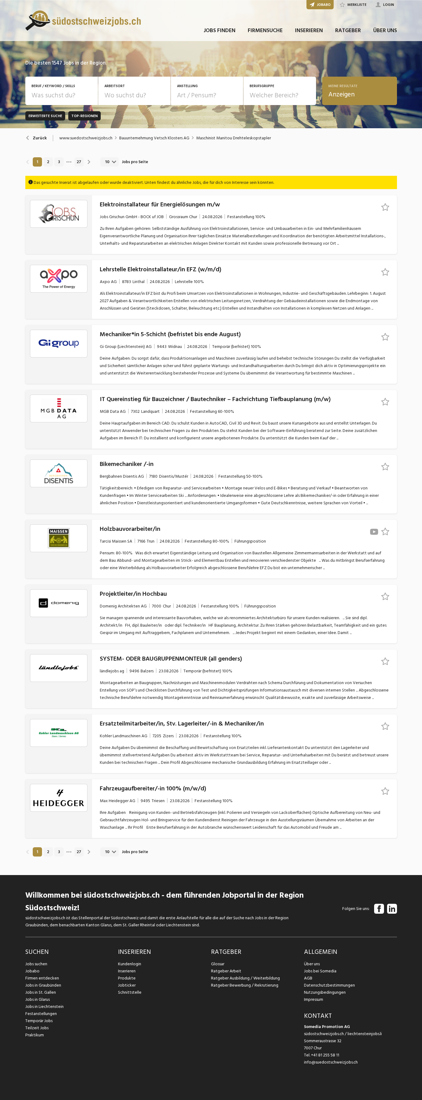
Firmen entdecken (42, 978)
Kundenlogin (129, 963)
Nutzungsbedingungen (325, 992)
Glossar (217, 963)
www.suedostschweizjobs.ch (85, 138)
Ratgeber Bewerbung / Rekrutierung (244, 985)
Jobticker (127, 985)
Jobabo (32, 971)
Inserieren (127, 971)
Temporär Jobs (39, 1020)
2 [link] (48, 162)
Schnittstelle (129, 992)
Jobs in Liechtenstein (44, 1006)
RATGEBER (348, 30)
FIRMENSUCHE (265, 30)
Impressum (313, 999)
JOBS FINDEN (219, 30)
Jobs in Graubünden (43, 985)
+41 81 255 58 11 (325, 1055)
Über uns (312, 963)
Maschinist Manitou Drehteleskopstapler (233, 138)
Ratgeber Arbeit (226, 971)
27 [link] (79, 162)
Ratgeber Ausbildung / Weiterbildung (245, 978)
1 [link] (37, 162)
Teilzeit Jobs (37, 1027)
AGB (308, 978)
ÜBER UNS (385, 30)
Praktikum (34, 1035)
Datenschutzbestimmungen (329, 985)
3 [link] (59, 162)
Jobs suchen (36, 963)
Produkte (127, 978)
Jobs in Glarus (37, 999)
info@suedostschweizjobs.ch (331, 1062)
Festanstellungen (41, 1013)
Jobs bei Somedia (320, 971)
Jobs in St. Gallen (40, 992)
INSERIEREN (309, 30)
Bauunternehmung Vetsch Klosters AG (154, 138)
